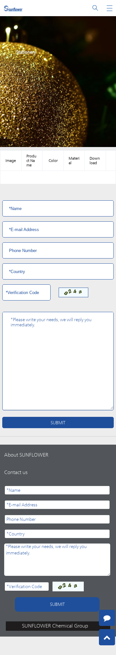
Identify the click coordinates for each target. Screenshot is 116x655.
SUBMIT (58, 422)
